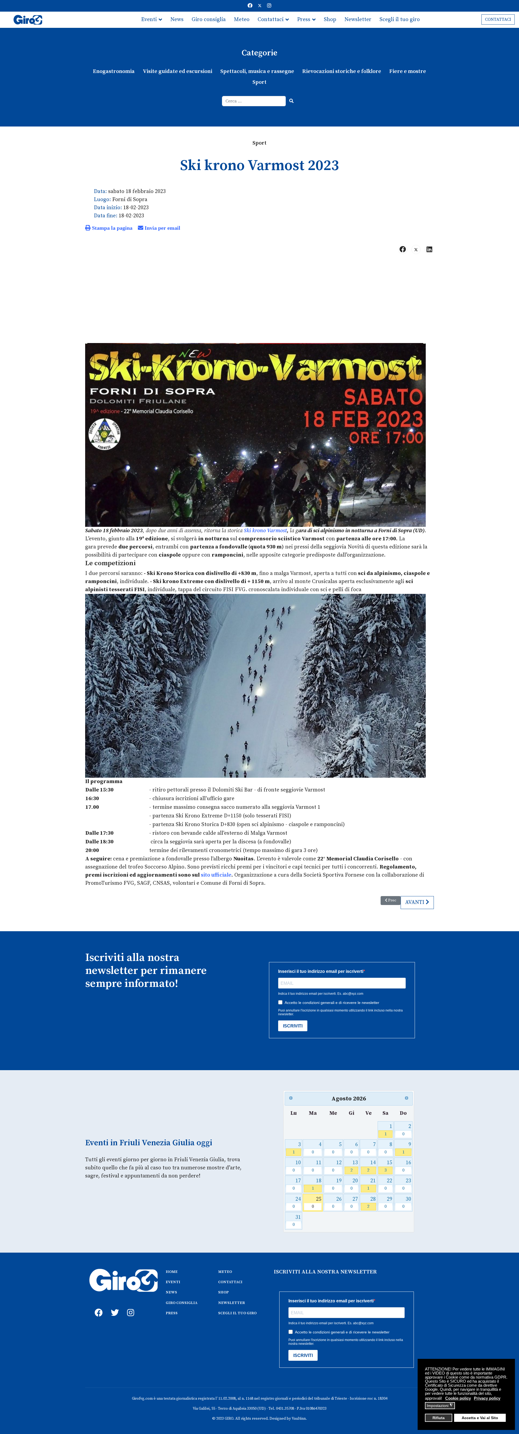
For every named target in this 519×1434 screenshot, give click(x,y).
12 (337, 1166)
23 (406, 1184)
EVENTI (173, 1282)
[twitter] (113, 1306)
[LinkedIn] (429, 249)
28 (371, 1203)
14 (371, 1166)
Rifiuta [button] (438, 1418)
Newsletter (357, 19)
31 (296, 1221)
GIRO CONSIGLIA (181, 1302)
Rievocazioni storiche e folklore (341, 71)
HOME (172, 1271)
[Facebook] (250, 6)
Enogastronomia (114, 71)
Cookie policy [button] (458, 1398)
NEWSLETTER (231, 1302)
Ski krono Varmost (265, 530)
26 (337, 1203)
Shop (330, 19)
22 (388, 1184)
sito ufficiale (216, 875)
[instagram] (129, 1306)
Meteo (241, 19)
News (177, 19)
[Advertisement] (259, 301)
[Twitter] (260, 6)
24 (296, 1203)
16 (406, 1166)
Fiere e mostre (407, 71)
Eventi (149, 19)
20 (354, 1184)
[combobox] (254, 101)
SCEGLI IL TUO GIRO (237, 1313)
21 (371, 1184)
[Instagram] (269, 6)
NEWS (171, 1292)
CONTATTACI (498, 19)
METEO (225, 1271)
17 (296, 1184)
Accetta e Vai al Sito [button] (480, 1418)
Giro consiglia (209, 19)
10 (296, 1166)
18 (317, 1184)
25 (317, 1203)
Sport (259, 82)
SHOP (223, 1292)
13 (354, 1166)
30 (406, 1203)
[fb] (97, 1306)
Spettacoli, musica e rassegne (257, 71)
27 (354, 1203)
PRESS (172, 1313)
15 (388, 1166)
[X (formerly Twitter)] (416, 249)
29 (388, 1203)
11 (317, 1166)
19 (337, 1184)
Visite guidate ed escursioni (177, 71)
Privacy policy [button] (487, 1398)
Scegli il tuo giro (400, 19)
